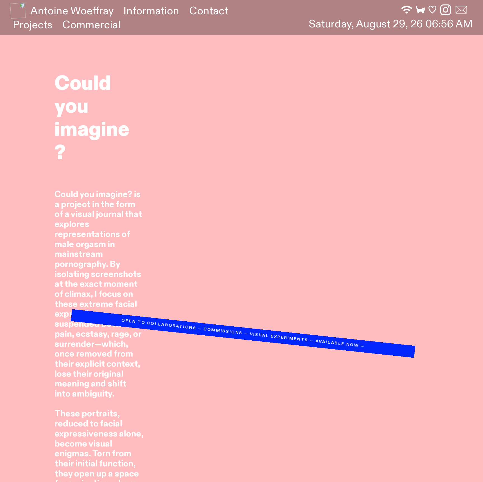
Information (151, 11)
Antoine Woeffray (71, 11)
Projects (32, 25)
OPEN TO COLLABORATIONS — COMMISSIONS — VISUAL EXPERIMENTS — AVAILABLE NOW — (199, 300)
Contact (208, 11)
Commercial (91, 25)
